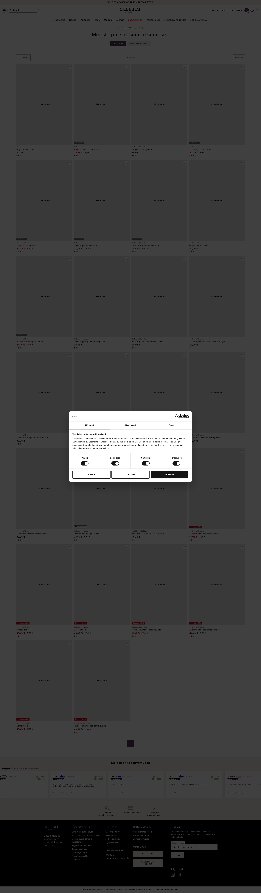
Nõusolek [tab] (89, 425)
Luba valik (130, 475)
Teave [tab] (171, 425)
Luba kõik (169, 475)
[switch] (115, 463)
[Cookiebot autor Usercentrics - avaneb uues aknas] (177, 416)
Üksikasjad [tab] (130, 425)
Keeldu (91, 475)
